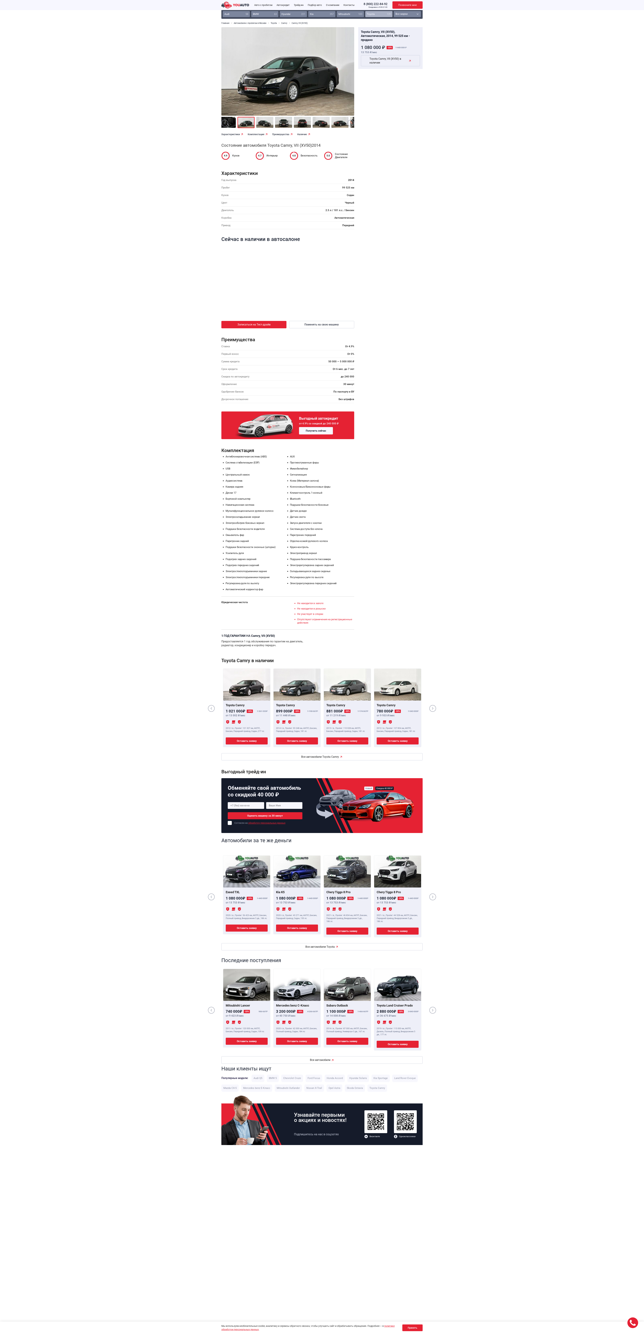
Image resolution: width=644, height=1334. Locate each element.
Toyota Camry (377, 1088)
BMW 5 (273, 1078)
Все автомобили (320, 1060)
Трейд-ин (299, 5)
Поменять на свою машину (321, 324)
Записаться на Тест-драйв (254, 324)
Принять (412, 1327)
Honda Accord (335, 1078)
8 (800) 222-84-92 (375, 4)
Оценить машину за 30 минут (265, 815)
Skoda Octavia (355, 1088)
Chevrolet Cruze (292, 1078)
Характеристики (230, 134)
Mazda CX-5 (230, 1088)
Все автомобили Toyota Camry (320, 756)
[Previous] (231, 74)
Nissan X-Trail (314, 1088)
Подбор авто (315, 5)
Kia (322, 14)
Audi (236, 14)
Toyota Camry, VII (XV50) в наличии (385, 60)
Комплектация (256, 134)
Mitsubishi (350, 14)
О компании (332, 5)
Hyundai (293, 14)
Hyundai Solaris (358, 1078)
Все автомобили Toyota (320, 946)
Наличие (302, 134)
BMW (265, 14)
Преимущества (280, 134)
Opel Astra (334, 1088)
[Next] (344, 74)
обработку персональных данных (266, 823)
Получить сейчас (316, 430)
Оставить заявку (247, 740)
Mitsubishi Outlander (288, 1088)
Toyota (379, 14)
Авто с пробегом (263, 5)
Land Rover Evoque (405, 1078)
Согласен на (259, 823)
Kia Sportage (380, 1078)
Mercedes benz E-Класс (256, 1088)
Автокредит (283, 5)
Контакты (349, 5)
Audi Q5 (258, 1078)
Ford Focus (314, 1078)
